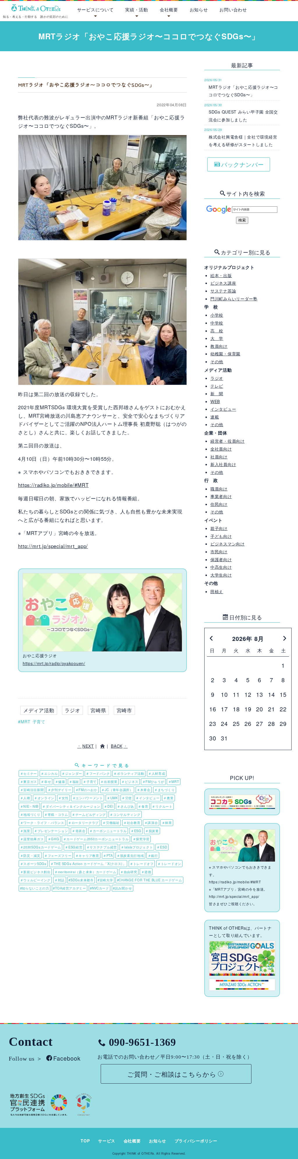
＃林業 (167, 822)
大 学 (216, 338)
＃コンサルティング (125, 814)
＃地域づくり (30, 814)
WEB (215, 401)
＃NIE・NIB (29, 806)
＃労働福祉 (111, 822)
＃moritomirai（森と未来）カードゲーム (85, 871)
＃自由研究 (128, 871)
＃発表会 (79, 830)
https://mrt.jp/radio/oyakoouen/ (54, 663)
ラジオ (72, 710)
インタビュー (223, 409)
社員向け (219, 457)
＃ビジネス (130, 781)
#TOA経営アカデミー (69, 888)
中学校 (216, 323)
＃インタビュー (147, 797)
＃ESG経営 (73, 847)
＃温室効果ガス (32, 839)
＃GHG (53, 839)
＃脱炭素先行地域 (130, 855)
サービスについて (95, 9)
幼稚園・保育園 (225, 354)
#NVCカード (99, 888)
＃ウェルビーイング (35, 880)
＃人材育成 (156, 773)
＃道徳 (146, 871)
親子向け (219, 528)
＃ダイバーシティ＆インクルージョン (71, 806)
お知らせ (199, 9)
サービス (106, 1141)
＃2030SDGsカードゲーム (40, 847)
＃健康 (60, 781)
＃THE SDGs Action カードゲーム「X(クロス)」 (88, 863)
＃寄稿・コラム (56, 814)
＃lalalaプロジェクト (137, 847)
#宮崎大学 (105, 880)
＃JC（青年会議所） (117, 789)
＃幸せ (46, 781)
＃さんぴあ (125, 806)
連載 (214, 417)
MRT (26, 721)
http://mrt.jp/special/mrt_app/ (53, 546)
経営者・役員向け (227, 441)
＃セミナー (28, 773)
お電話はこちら (268, 8)
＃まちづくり (164, 789)
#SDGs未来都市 (80, 880)
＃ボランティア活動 (128, 773)
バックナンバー (242, 164)
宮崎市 (124, 710)
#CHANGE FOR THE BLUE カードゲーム (149, 880)
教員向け (219, 346)
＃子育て (90, 781)
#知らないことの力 (34, 888)
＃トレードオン (169, 863)
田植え (216, 591)
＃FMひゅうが (153, 781)
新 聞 (216, 393)
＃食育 (143, 806)
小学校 (216, 315)
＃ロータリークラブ (83, 822)
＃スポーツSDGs (33, 863)
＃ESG (136, 830)
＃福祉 (74, 781)
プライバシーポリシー (196, 1141)
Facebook (67, 1058)
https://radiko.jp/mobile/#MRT (53, 484)
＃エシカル (49, 773)
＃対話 (59, 880)
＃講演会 (151, 822)
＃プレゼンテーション (51, 830)
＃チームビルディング (89, 814)
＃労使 (127, 797)
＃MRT (173, 781)
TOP (85, 1141)
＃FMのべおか (86, 789)
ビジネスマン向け (227, 544)
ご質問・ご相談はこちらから (172, 1073)
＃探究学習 (141, 839)
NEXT (88, 746)
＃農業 (168, 797)
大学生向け (221, 575)
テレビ (216, 386)
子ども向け (221, 536)
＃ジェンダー (72, 773)
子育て (39, 721)
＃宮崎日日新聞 (32, 789)
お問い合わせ (233, 9)
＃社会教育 (132, 822)
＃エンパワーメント (87, 797)
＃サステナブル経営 (101, 847)
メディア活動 (38, 710)
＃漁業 (25, 830)
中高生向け (221, 567)
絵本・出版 (221, 275)
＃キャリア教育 (87, 855)
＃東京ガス (28, 781)
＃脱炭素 (152, 830)
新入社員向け (223, 464)
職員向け (219, 489)
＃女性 (63, 797)
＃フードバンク (98, 773)
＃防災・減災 (30, 855)
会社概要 (169, 9)
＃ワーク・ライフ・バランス (42, 822)
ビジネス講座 (223, 283)
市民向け (219, 551)
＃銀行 (153, 855)
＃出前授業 (109, 781)
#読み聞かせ (122, 888)
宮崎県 (98, 710)
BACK (117, 746)
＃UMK (112, 797)
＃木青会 (143, 789)
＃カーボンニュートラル (108, 830)
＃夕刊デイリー (60, 789)
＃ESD (162, 847)
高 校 (216, 331)
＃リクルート (162, 806)
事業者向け (221, 496)
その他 (216, 361)
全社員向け (221, 449)
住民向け (219, 504)
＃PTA (108, 855)
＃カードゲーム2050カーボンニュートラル (96, 839)
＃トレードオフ (142, 863)
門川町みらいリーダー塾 (234, 299)
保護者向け (221, 559)
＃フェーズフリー (58, 855)
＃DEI (108, 806)
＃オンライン (44, 797)
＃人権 (25, 797)
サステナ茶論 (223, 291)
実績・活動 (136, 9)
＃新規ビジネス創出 (35, 871)
